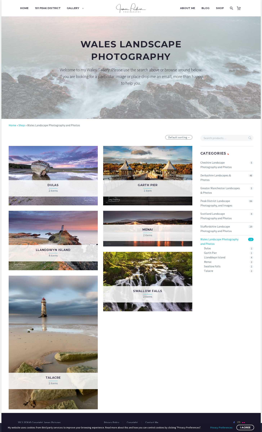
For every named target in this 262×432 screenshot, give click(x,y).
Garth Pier (210, 253)
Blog (205, 8)
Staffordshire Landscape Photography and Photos (216, 229)
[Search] (231, 8)
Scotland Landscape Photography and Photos (216, 216)
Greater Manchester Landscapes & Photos (220, 190)
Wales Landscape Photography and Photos (219, 241)
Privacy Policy (111, 422)
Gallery (73, 8)
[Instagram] (238, 422)
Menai (207, 262)
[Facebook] (234, 422)
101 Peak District (48, 8)
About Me (187, 8)
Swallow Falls (212, 266)
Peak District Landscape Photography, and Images (216, 203)
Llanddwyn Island (214, 257)
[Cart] (240, 8)
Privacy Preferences (221, 427)
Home (24, 8)
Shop (220, 8)
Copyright (132, 422)
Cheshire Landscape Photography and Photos (216, 165)
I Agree (245, 427)
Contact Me (151, 422)
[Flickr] (243, 422)
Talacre (208, 271)
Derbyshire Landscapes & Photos (215, 177)
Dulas (207, 248)
